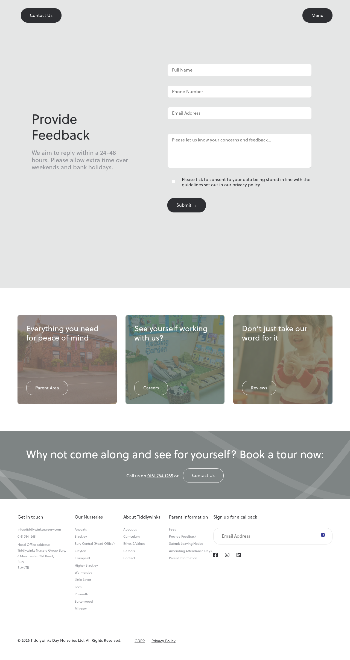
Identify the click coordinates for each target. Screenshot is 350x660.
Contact (129, 558)
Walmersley (83, 573)
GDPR (140, 641)
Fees (172, 529)
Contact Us (41, 15)
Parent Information (183, 558)
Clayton (80, 551)
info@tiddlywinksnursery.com (39, 529)
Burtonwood (84, 601)
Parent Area (47, 388)
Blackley (81, 536)
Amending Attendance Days (190, 551)
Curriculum (131, 536)
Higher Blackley (86, 565)
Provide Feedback (182, 536)
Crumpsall (82, 558)
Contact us (203, 475)
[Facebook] (215, 555)
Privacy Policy (163, 641)
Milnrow (81, 609)
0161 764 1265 (160, 476)
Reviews (259, 388)
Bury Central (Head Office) (95, 544)
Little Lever (83, 580)
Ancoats (81, 529)
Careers (151, 388)
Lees (78, 587)
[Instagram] (227, 555)
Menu (317, 15)
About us (130, 529)
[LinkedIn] (239, 555)
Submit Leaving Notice (186, 544)
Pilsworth (81, 594)
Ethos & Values (134, 544)
